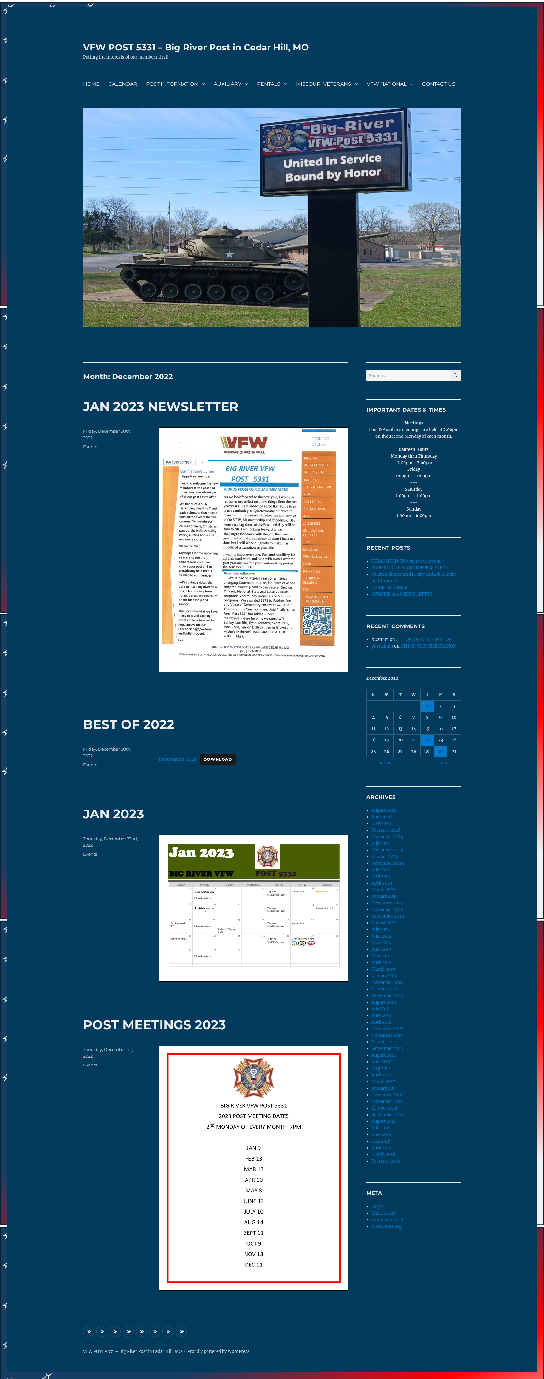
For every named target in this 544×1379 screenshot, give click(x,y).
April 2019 (381, 962)
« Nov (385, 762)
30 (440, 751)
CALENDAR (122, 84)
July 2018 (380, 1009)
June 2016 (381, 1134)
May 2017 (380, 1068)
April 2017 (381, 1075)
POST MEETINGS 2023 (154, 1024)
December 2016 (387, 1095)
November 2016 (387, 1101)
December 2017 (386, 1028)
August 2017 (383, 1055)
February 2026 (386, 830)
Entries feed (383, 1213)
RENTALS (268, 84)
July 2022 (380, 929)
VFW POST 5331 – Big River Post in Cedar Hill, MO (196, 47)
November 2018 (387, 982)
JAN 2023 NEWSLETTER (160, 406)
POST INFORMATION (172, 84)
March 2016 (383, 1154)
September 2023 (387, 863)
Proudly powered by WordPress (218, 1351)
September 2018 (387, 995)
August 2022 (384, 923)
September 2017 (387, 1048)
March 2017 (383, 1081)
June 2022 (381, 936)
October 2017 (384, 1042)
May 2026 (381, 823)
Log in (377, 1206)
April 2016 (381, 1148)
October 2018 (384, 989)
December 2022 (387, 903)
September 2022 (387, 916)
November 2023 (387, 850)
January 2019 (384, 975)
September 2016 (387, 1114)
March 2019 (383, 969)
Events (90, 446)
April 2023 (381, 883)
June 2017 (381, 1062)
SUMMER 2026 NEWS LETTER (401, 594)
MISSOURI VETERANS (323, 84)
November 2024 (387, 837)
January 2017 (384, 1088)
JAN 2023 (113, 814)
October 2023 (384, 856)
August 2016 (383, 1121)
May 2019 (381, 956)
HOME (91, 84)
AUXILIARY (227, 84)
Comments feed (387, 1219)
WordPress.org (386, 1226)
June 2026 (381, 817)
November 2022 (387, 909)
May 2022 (381, 942)
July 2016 (380, 1128)
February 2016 (385, 1161)
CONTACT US (438, 84)
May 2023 (381, 876)
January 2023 (384, 896)
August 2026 (384, 810)
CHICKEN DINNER (389, 587)
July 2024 (380, 843)
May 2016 (381, 1141)
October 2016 (384, 1108)
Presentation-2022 (178, 759)
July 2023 (380, 870)
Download (217, 759)
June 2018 (381, 1015)
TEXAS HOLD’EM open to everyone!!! (408, 561)
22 (427, 740)
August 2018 (383, 1002)
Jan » (442, 762)
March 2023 (383, 889)
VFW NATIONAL (386, 84)
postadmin (382, 646)
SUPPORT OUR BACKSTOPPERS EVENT (409, 567)
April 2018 (381, 1022)
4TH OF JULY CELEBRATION (424, 639)
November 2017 (387, 1035)
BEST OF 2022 (128, 724)
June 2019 (381, 949)
